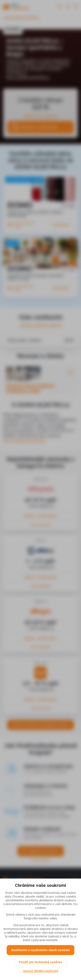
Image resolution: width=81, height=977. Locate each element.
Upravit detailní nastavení (40, 971)
